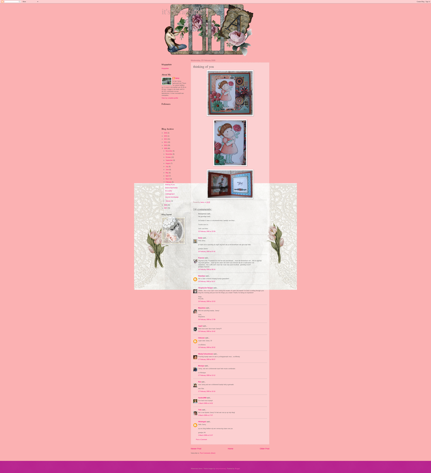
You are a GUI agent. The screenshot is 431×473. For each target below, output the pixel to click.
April (167, 176)
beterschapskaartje (171, 188)
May (167, 173)
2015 (166, 136)
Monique (201, 366)
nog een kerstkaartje (171, 197)
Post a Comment (201, 439)
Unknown (201, 338)
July (167, 166)
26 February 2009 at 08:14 (206, 269)
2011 (166, 142)
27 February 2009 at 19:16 (206, 391)
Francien (201, 258)
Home (230, 449)
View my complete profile (170, 98)
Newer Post (196, 449)
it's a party (168, 191)
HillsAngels (202, 422)
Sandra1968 (202, 398)
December (169, 151)
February (169, 182)
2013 (166, 139)
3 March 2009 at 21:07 (205, 435)
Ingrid (200, 326)
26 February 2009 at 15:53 (206, 301)
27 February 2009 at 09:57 (206, 359)
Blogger (237, 468)
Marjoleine (202, 308)
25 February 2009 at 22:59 (206, 231)
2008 (166, 205)
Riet (199, 382)
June (167, 169)
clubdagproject (170, 194)
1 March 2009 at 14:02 (205, 403)
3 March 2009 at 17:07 (205, 415)
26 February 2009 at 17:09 (206, 319)
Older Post (264, 449)
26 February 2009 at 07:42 (206, 251)
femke (200, 238)
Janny (177, 78)
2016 (166, 133)
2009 (166, 148)
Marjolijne (201, 276)
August (168, 163)
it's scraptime (182, 11)
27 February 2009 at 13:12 (206, 375)
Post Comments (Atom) (207, 453)
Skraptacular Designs (205, 288)
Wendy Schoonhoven (205, 354)
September (169, 160)
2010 (166, 145)
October (168, 157)
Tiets (200, 410)
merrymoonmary (221, 468)
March (168, 179)
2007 (166, 208)
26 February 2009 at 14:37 (206, 281)
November (169, 154)
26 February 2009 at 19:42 (206, 331)
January (168, 201)
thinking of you (170, 184)
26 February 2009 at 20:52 (206, 347)
